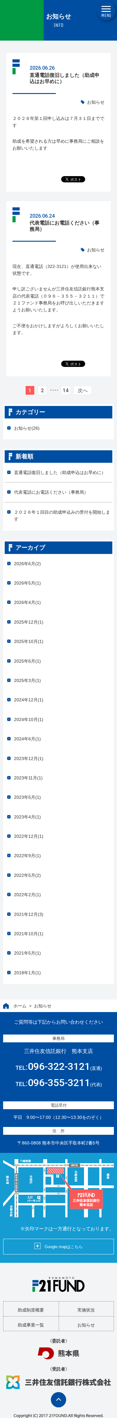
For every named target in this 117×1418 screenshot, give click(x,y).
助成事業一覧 (31, 1324)
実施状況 (86, 1309)
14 (65, 390)
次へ (83, 390)
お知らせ (96, 102)
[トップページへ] (58, 1284)
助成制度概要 (31, 1309)
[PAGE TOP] (58, 1399)
